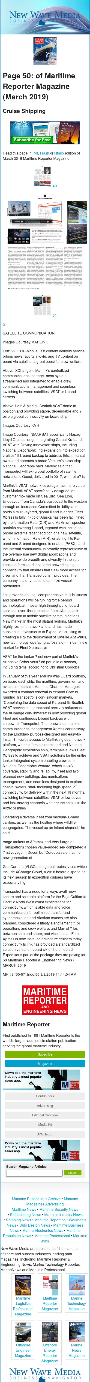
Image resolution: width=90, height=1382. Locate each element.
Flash (44, 153)
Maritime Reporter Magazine (50, 1303)
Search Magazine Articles (26, 1166)
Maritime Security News (58, 1209)
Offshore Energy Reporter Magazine (50, 1352)
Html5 (59, 153)
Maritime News (24, 1209)
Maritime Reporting (50, 1219)
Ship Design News (35, 1225)
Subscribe (45, 1054)
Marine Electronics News (42, 1230)
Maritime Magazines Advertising (52, 1201)
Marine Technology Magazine (76, 1303)
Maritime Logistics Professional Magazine (23, 1306)
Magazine (45, 1063)
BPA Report (45, 1134)
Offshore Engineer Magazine (23, 1350)
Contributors (45, 1096)
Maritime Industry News (63, 1214)
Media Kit (45, 1124)
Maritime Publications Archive (36, 1198)
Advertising (45, 1105)
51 (54, 315)
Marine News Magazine (77, 1350)
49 (54, 185)
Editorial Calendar (45, 1115)
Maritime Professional (52, 1235)
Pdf (35, 153)
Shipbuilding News (25, 1214)
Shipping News (18, 1219)
